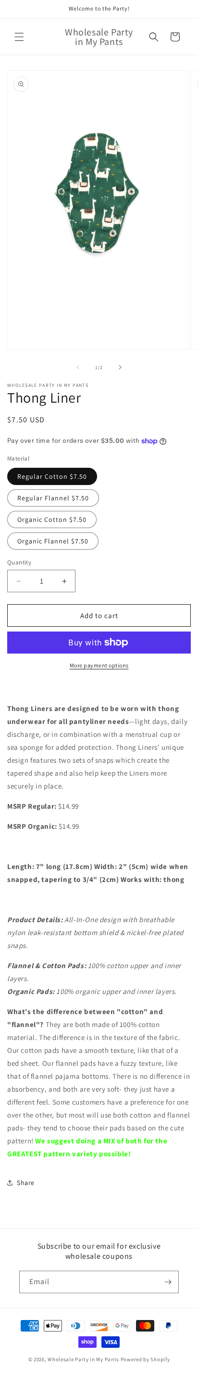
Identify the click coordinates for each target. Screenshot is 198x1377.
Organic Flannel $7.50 (52, 541)
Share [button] (26, 1182)
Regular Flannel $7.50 (53, 498)
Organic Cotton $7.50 (52, 519)
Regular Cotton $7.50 (52, 476)
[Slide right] (120, 367)
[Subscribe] (167, 1282)
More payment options (99, 665)
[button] (19, 36)
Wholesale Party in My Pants (83, 1359)
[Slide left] (77, 367)
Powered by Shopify (145, 1359)
